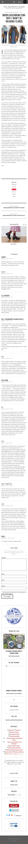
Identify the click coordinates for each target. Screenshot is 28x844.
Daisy (3, 536)
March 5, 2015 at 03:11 (7, 443)
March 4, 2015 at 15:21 (7, 382)
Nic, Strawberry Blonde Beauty (12, 319)
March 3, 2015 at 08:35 (7, 258)
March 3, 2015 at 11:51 (6, 320)
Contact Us (18, 815)
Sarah (3, 257)
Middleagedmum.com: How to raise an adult (14, 214)
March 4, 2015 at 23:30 (7, 409)
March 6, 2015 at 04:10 (7, 485)
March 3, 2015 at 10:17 (7, 273)
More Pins (21, 754)
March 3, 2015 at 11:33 (6, 297)
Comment (3, 558)
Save (14, 189)
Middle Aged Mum (9, 12)
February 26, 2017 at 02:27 (8, 538)
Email (14, 196)
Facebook (14, 184)
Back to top (14, 840)
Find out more (14, 784)
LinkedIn (14, 194)
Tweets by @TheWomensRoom (14, 720)
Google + (14, 191)
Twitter (14, 186)
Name (3, 574)
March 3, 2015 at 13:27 (7, 358)
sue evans (4, 380)
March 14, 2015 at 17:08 (7, 505)
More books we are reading (14, 693)
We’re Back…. (14, 244)
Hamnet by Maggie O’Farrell (14, 691)
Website (3, 586)
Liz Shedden (5, 295)
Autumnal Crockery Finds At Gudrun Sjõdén (14, 652)
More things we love (14, 656)
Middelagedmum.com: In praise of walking (14, 206)
